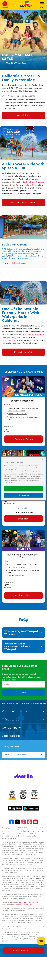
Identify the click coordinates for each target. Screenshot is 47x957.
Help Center (22, 902)
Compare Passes (23, 438)
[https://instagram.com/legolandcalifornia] (23, 822)
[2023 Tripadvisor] (12, 794)
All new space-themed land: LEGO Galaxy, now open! (23, 571)
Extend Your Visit (23, 352)
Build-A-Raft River (27, 182)
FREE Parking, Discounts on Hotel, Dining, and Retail (23, 418)
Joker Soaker (32, 185)
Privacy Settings (23, 495)
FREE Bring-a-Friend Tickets (17, 414)
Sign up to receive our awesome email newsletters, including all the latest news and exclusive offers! (21, 677)
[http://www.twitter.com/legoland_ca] (17, 822)
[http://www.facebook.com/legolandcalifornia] (11, 822)
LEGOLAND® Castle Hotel (33, 334)
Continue (23, 489)
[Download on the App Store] (15, 808)
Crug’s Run (14, 185)
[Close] (42, 459)
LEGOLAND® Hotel (10, 340)
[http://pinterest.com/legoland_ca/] (29, 822)
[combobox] (23, 755)
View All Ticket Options (23, 202)
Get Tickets (23, 115)
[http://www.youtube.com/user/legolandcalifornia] (35, 822)
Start (3, 703)
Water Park (25, 703)
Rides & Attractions (39, 703)
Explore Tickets (23, 595)
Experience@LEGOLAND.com (22, 904)
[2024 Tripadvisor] (22, 794)
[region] (23, 478)
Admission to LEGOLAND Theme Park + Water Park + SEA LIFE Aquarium (23, 409)
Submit (23, 692)
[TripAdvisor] (34, 794)
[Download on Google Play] (31, 808)
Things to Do (13, 703)
